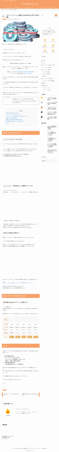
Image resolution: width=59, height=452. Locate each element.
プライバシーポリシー (32, 448)
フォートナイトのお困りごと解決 (48, 65)
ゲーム (43, 62)
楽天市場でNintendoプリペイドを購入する (15, 121)
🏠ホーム (15, 448)
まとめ (7, 122)
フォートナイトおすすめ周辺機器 (48, 80)
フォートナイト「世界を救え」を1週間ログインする (17, 116)
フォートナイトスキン (46, 87)
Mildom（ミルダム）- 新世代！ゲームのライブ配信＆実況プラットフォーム (18, 282)
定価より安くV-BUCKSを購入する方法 (14, 119)
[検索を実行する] (56, 15)
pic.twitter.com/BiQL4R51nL (29, 71)
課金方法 (4, 19)
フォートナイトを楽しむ (46, 69)
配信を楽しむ (44, 85)
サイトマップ (39, 448)
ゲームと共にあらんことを (29, 4)
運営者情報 (25, 448)
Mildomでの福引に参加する (11, 117)
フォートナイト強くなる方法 (47, 78)
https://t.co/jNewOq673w (18, 71)
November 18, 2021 (28, 73)
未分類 (43, 83)
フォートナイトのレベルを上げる (13, 114)
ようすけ (8, 415)
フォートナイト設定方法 (47, 67)
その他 (43, 60)
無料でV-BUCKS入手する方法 (12, 113)
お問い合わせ (20, 448)
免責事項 (44, 448)
